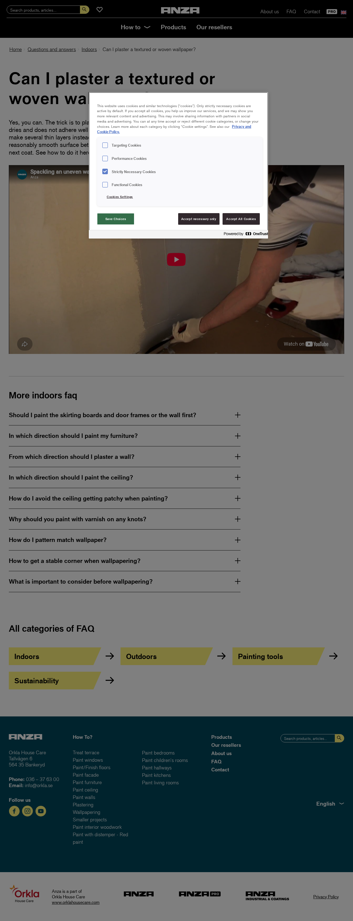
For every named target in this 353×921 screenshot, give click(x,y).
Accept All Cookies (241, 219)
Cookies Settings (120, 197)
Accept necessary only (198, 219)
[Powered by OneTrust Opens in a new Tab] (244, 235)
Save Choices (115, 219)
